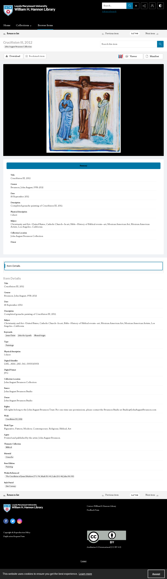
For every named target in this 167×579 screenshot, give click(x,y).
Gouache (9, 457)
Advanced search (109, 11)
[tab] (83, 166)
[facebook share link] (5, 521)
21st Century (11, 486)
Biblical (9, 447)
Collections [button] (22, 25)
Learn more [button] (85, 573)
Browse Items (45, 25)
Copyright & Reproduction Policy (16, 532)
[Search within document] (160, 44)
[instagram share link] (19, 521)
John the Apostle (24, 335)
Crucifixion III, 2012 (14, 419)
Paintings (10, 345)
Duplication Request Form (14, 536)
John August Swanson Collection (18, 46)
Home (7, 25)
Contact (83, 561)
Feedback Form (93, 510)
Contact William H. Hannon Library (101, 506)
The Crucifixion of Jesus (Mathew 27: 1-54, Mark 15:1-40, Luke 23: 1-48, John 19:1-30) (40, 476)
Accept (156, 574)
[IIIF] (120, 56)
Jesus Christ (10, 335)
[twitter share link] (12, 521)
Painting (9, 467)
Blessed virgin (39, 335)
